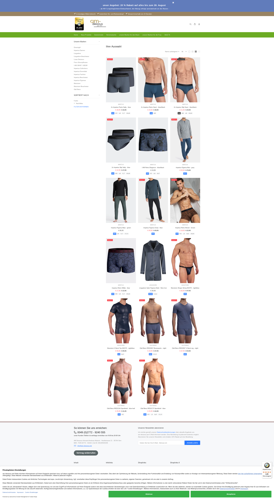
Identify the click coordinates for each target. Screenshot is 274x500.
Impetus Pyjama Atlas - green (121, 228)
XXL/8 (128, 113)
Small (150, 294)
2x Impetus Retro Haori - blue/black (153, 107)
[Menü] (270, 463)
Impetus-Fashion (80, 74)
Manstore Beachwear (81, 86)
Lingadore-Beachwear (81, 56)
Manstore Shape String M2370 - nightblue (185, 288)
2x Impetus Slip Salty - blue (121, 167)
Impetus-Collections (81, 68)
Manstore (77, 83)
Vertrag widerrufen (85, 453)
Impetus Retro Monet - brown (185, 228)
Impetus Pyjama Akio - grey (185, 167)
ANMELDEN (192, 443)
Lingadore (77, 53)
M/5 (116, 113)
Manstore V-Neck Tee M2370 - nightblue (121, 348)
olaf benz (153, 345)
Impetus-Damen (79, 50)
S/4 (113, 113)
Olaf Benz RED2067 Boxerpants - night (153, 348)
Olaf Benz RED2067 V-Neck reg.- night (185, 348)
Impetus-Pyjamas (80, 80)
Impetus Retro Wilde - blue (121, 288)
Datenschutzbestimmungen (166, 432)
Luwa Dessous (79, 59)
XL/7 (123, 113)
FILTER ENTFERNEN (81, 107)
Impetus (121, 104)
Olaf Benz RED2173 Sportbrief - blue (153, 408)
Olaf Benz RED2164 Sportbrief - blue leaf (121, 408)
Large (155, 294)
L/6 (120, 113)
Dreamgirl (77, 47)
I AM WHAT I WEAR (80, 65)
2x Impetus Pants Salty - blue (121, 107)
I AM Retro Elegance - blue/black (153, 167)
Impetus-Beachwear (81, 77)
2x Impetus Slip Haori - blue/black (185, 107)
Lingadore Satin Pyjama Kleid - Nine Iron (153, 288)
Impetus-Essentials (80, 71)
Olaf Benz (77, 89)
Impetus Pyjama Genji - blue (153, 228)
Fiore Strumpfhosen (81, 62)
